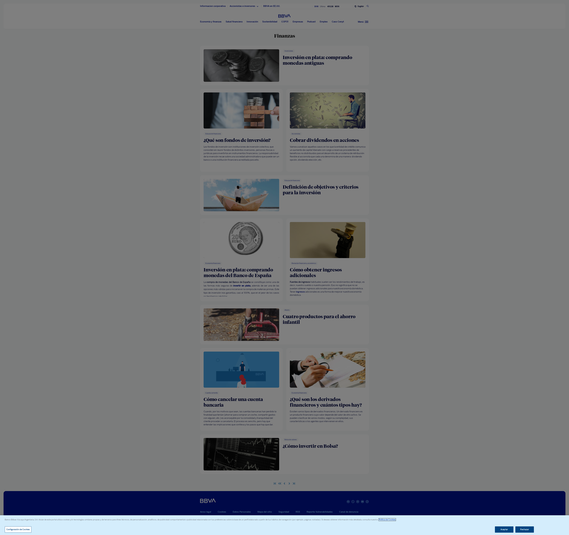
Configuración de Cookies (18, 529)
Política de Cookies (387, 520)
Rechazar (524, 529)
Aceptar (504, 529)
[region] (284, 525)
